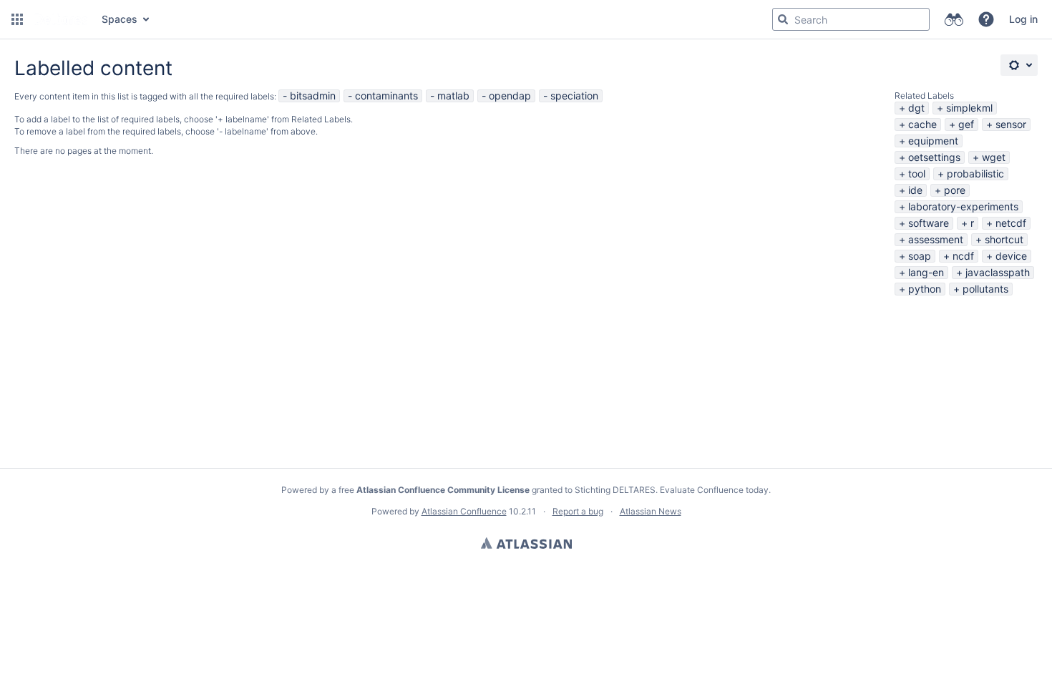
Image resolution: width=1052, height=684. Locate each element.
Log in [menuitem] (1023, 19)
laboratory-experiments (963, 206)
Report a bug (577, 511)
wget (993, 157)
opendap (510, 95)
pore (954, 190)
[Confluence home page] (60, 19)
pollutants (985, 289)
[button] (17, 19)
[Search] (783, 19)
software (928, 223)
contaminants (386, 95)
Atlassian (526, 543)
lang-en (926, 272)
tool (916, 173)
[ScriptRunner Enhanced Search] (953, 19)
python (924, 289)
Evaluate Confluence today (714, 489)
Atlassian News (650, 511)
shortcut (1004, 239)
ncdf (963, 256)
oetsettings (934, 157)
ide (915, 190)
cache (922, 124)
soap (919, 256)
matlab (453, 95)
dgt (916, 108)
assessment (935, 239)
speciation (574, 95)
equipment (933, 141)
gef (966, 124)
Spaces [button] (119, 19)
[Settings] (1019, 65)
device (1011, 256)
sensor (1010, 124)
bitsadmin (313, 95)
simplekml (969, 108)
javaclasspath (997, 272)
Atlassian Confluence (464, 511)
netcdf (1010, 223)
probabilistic (975, 173)
